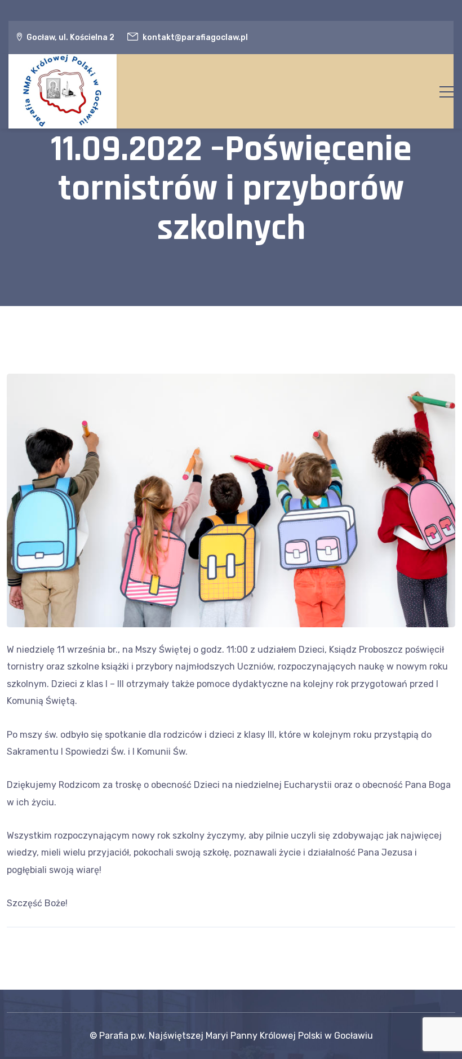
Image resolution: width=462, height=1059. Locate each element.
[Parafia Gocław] (63, 91)
